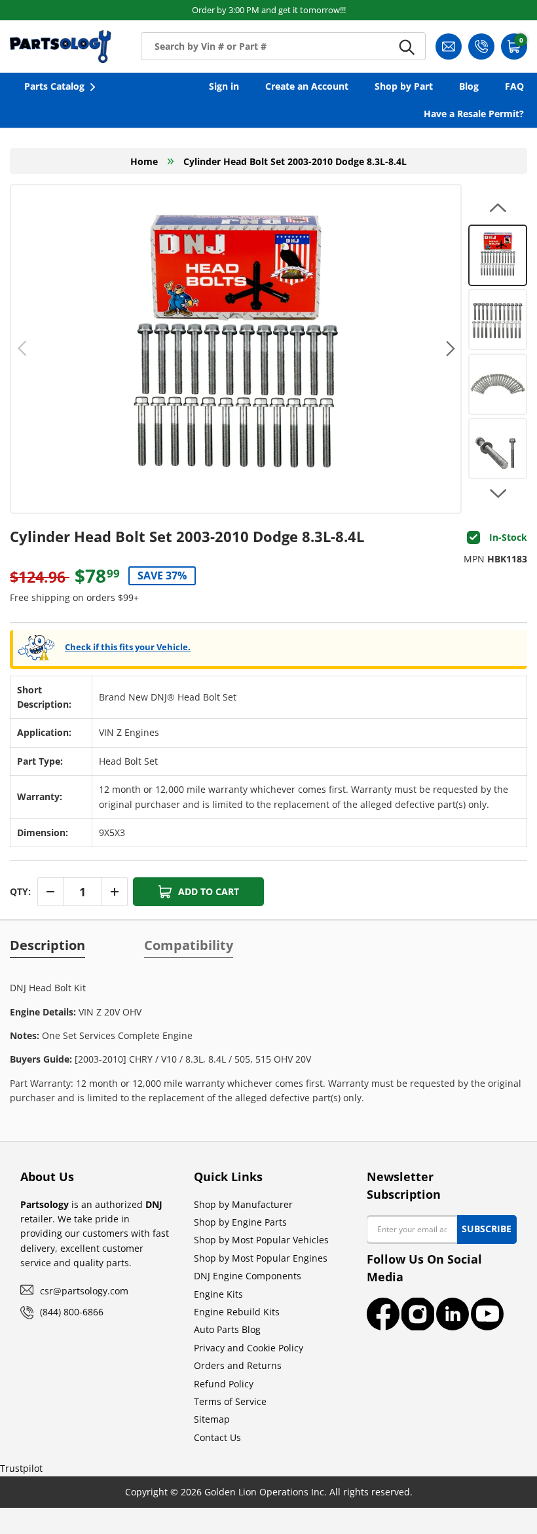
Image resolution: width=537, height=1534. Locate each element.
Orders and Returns (238, 1365)
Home (144, 161)
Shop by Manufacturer (243, 1204)
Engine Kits (218, 1294)
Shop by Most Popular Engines (260, 1258)
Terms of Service (230, 1401)
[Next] (448, 349)
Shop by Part (404, 86)
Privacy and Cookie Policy (248, 1348)
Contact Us (217, 1437)
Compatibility (188, 945)
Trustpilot (21, 1468)
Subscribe (486, 1228)
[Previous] (22, 349)
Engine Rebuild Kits (237, 1312)
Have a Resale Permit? (474, 113)
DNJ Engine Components (247, 1275)
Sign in (224, 86)
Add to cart (208, 891)
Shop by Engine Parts (240, 1222)
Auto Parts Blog (227, 1329)
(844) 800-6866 (71, 1312)
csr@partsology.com (84, 1291)
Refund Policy (223, 1384)
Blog (469, 86)
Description (47, 945)
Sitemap (212, 1419)
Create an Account (306, 86)
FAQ (514, 86)
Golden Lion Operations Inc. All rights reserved (307, 1492)
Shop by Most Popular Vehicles (261, 1239)
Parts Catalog (54, 86)
